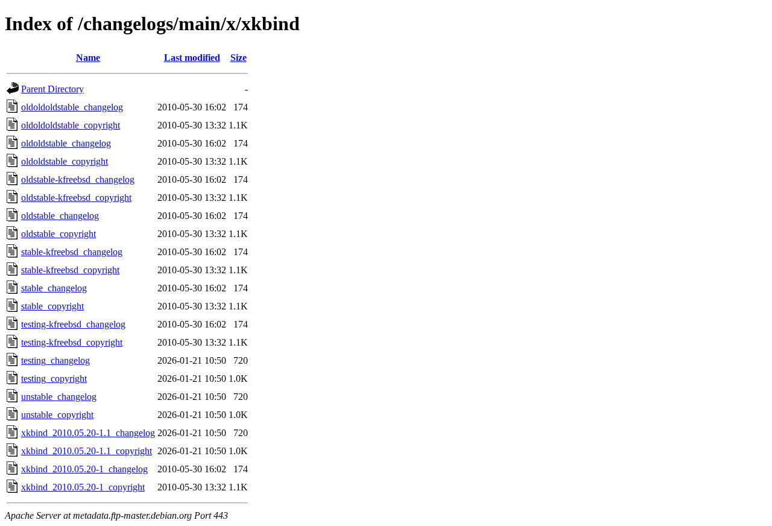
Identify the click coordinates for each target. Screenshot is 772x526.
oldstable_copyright (58, 234)
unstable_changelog (58, 396)
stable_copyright (52, 306)
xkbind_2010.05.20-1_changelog (84, 469)
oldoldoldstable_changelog (72, 107)
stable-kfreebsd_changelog (71, 252)
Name (88, 57)
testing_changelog (55, 360)
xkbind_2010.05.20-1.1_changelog (88, 433)
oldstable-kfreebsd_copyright (76, 197)
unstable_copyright (57, 415)
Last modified (192, 57)
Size (238, 57)
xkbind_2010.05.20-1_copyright (83, 487)
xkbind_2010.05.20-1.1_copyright (86, 451)
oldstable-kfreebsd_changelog (77, 179)
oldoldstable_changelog (66, 143)
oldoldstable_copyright (64, 161)
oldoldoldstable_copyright (70, 125)
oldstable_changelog (60, 216)
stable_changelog (54, 288)
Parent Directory (52, 89)
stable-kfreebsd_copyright (70, 270)
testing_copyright (54, 378)
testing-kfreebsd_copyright (71, 342)
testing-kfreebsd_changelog (73, 324)
